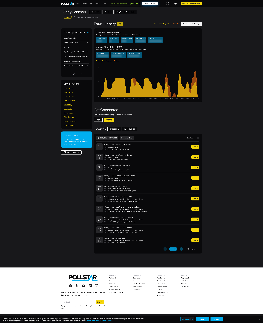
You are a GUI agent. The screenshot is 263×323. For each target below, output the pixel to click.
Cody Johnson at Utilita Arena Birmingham (122, 207)
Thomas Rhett (69, 88)
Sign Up (109, 120)
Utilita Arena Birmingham (118, 211)
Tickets (195, 147)
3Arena (112, 243)
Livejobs (160, 289)
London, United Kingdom (130, 201)
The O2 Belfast (115, 232)
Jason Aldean (69, 113)
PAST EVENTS (129, 129)
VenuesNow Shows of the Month (75, 66)
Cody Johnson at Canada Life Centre (120, 176)
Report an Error (73, 152)
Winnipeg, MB (128, 180)
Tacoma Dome (115, 159)
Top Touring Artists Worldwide (74, 52)
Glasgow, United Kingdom (129, 222)
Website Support (187, 281)
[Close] (259, 319)
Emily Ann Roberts (137, 199)
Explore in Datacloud (125, 12)
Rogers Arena (114, 149)
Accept (217, 319)
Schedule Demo (149, 4)
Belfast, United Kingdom (128, 232)
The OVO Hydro (115, 222)
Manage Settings (187, 319)
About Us (112, 284)
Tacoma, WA (124, 159)
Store (111, 281)
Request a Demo (186, 278)
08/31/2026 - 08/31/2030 (108, 138)
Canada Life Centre (116, 180)
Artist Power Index (70, 38)
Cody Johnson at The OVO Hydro (118, 217)
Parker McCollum (124, 189)
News (135, 281)
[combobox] (192, 249)
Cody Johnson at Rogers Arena (117, 144)
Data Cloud (161, 284)
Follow (96, 12)
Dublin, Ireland (120, 243)
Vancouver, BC (124, 149)
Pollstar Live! (113, 278)
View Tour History (190, 24)
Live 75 (66, 47)
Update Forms (162, 287)
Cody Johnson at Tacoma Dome (118, 155)
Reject (202, 319)
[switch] (197, 138)
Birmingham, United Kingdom (137, 211)
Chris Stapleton (69, 101)
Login (175, 4)
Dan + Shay (68, 105)
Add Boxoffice (162, 281)
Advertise (184, 284)
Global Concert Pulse (71, 43)
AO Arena (113, 191)
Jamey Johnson (70, 121)
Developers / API (162, 292)
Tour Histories (137, 287)
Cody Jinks (68, 109)
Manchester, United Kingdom (126, 191)
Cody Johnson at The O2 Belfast (118, 227)
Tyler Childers (69, 117)
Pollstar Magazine (139, 284)
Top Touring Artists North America (75, 56)
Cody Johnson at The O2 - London (119, 196)
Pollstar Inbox (185, 287)
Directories (137, 289)
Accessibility (161, 295)
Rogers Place (114, 170)
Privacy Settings (114, 289)
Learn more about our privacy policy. (99, 321)
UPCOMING (114, 129)
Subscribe (136, 278)
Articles (108, 12)
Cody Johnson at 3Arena (114, 238)
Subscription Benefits (191, 4)
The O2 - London (115, 201)
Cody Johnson (113, 147)
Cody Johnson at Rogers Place (117, 165)
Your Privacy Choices (116, 292)
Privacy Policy (90, 306)
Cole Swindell (69, 96)
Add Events (161, 278)
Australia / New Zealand (72, 61)
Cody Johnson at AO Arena (115, 186)
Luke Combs (68, 92)
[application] (147, 83)
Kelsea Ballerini (69, 125)
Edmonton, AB (124, 170)
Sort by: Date (128, 138)
